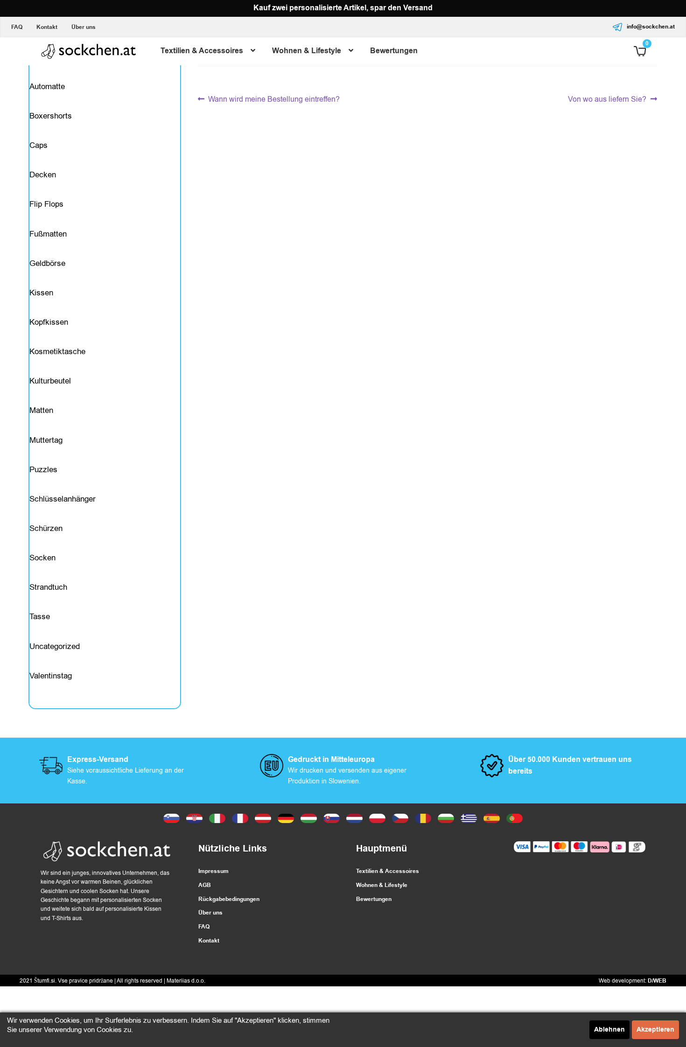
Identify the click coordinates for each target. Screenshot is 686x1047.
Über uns (83, 27)
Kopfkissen (48, 322)
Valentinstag (50, 675)
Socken (42, 557)
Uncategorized (54, 646)
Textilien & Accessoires (202, 51)
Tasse (39, 616)
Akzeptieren (655, 1029)
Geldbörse (47, 263)
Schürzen (46, 528)
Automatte (47, 86)
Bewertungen (394, 51)
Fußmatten (48, 234)
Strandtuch (48, 587)
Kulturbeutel (50, 381)
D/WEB (657, 981)
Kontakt (46, 27)
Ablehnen (609, 1029)
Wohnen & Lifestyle (306, 51)
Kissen (41, 292)
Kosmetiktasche (57, 351)
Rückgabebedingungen (228, 899)
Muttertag (46, 440)
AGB (204, 885)
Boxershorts (50, 116)
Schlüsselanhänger (62, 499)
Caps (38, 145)
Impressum (213, 871)
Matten (41, 410)
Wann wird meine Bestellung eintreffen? (274, 99)
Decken (42, 174)
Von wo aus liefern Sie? (607, 99)
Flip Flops (46, 204)
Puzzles (43, 469)
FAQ (16, 27)
